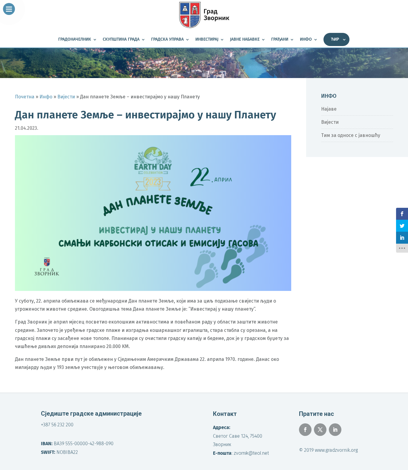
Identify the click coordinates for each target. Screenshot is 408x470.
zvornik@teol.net (251, 453)
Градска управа (167, 39)
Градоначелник (74, 39)
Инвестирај (206, 39)
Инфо (306, 39)
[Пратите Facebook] (305, 429)
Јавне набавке (245, 39)
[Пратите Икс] (320, 429)
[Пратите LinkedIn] (335, 429)
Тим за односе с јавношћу (350, 135)
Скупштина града (121, 39)
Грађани (279, 39)
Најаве (329, 109)
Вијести (330, 122)
